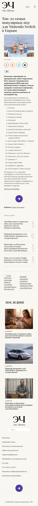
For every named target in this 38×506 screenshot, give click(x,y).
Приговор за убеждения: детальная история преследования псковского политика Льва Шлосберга (16, 247)
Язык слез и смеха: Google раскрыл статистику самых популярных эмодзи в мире (16, 260)
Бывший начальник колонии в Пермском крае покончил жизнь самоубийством (26, 282)
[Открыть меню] (35, 7)
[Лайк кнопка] (6, 71)
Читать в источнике (11, 189)
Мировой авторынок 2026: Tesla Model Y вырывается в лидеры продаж (16, 236)
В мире (14, 207)
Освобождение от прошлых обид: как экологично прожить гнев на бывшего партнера (16, 225)
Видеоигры (20, 207)
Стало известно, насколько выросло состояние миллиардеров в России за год (10, 282)
